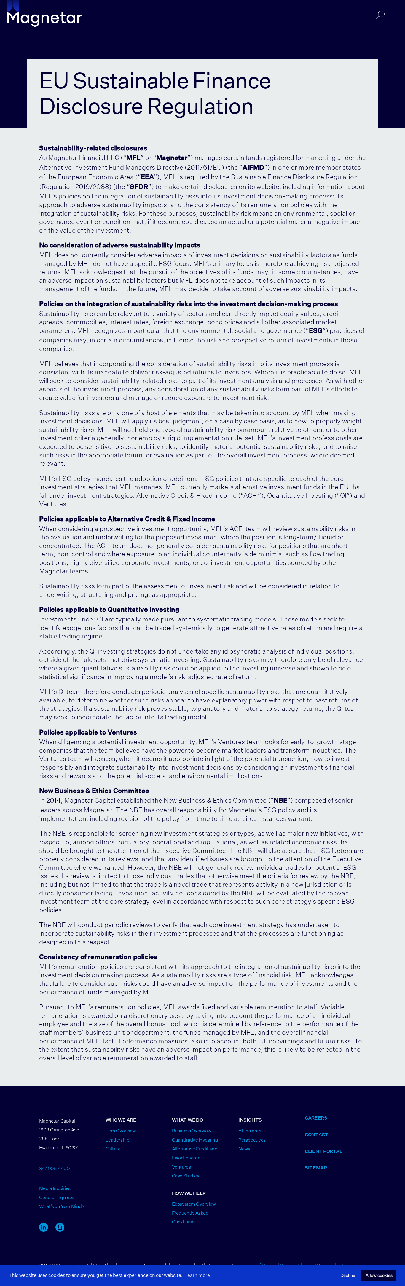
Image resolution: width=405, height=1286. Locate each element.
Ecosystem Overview (194, 1204)
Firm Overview (121, 1131)
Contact (316, 1134)
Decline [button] (347, 1275)
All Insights (249, 1131)
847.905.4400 (54, 1167)
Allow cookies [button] (379, 1275)
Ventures (181, 1167)
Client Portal (323, 1151)
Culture (113, 1149)
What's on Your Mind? (61, 1206)
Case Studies (185, 1176)
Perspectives (251, 1140)
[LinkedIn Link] (43, 1230)
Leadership (117, 1140)
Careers (316, 1118)
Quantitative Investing (195, 1140)
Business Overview (191, 1131)
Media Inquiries (55, 1188)
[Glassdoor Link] (59, 1230)
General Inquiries (56, 1197)
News (244, 1149)
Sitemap (316, 1168)
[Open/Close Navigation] (394, 15)
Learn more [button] (197, 1275)
